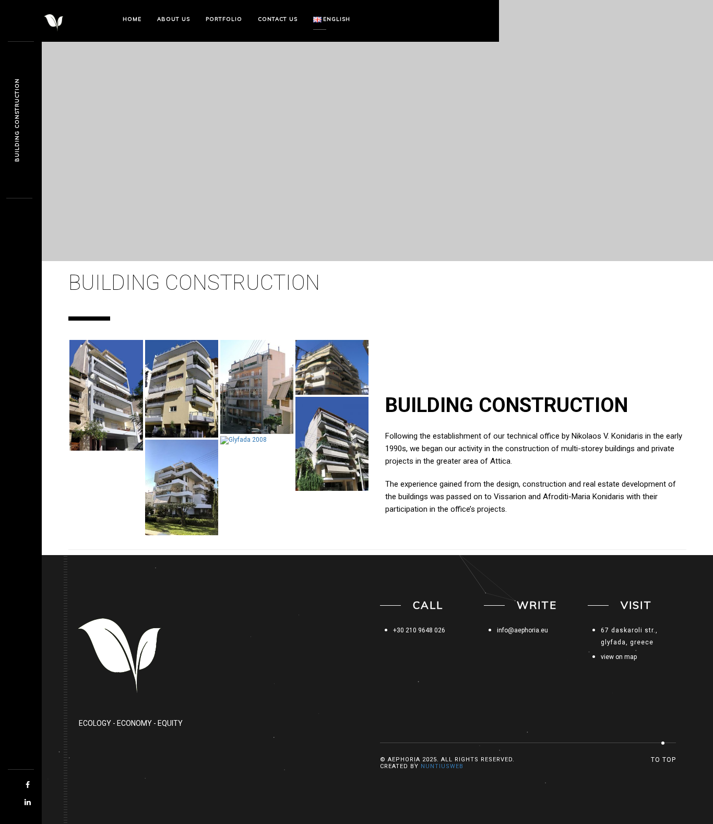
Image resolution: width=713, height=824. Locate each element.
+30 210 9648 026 (419, 630)
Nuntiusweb (442, 766)
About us (173, 19)
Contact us (278, 19)
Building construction (17, 120)
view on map (619, 657)
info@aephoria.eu (522, 630)
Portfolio (224, 19)
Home (132, 19)
